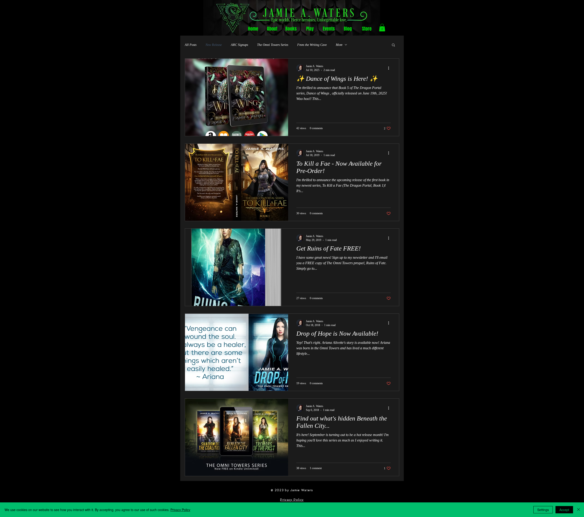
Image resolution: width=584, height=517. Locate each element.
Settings (543, 509)
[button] (382, 27)
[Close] (578, 509)
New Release (214, 45)
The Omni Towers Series (272, 45)
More (339, 45)
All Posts (190, 45)
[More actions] (390, 68)
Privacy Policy (292, 499)
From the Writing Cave (312, 45)
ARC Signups (239, 45)
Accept (564, 509)
